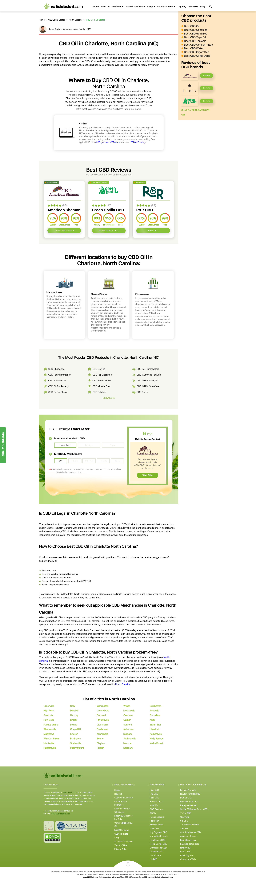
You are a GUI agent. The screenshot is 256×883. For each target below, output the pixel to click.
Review (206, 76)
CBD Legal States (56, 20)
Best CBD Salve (121, 830)
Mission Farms (156, 824)
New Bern (49, 720)
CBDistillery (155, 855)
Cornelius (155, 715)
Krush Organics (187, 855)
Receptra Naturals (188, 805)
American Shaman (64, 230)
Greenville (49, 706)
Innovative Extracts (159, 836)
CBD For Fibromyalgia (148, 369)
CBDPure (184, 817)
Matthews (49, 734)
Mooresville (129, 710)
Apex (152, 720)
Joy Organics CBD (158, 832)
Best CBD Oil (191, 26)
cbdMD (153, 859)
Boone (100, 738)
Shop (116, 838)
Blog (202, 6)
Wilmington (102, 706)
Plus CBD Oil (186, 798)
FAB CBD (154, 794)
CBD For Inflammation (59, 374)
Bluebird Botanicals (189, 844)
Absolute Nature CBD (190, 832)
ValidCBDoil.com (70, 793)
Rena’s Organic (157, 817)
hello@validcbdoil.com (60, 814)
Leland (73, 724)
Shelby (73, 720)
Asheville (154, 710)
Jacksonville (129, 738)
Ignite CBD (185, 848)
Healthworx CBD (157, 840)
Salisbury (128, 747)
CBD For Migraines (102, 374)
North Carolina (76, 20)
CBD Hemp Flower (101, 380)
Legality (182, 6)
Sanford (127, 724)
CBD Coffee (98, 369)
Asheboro (128, 729)
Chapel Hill (75, 729)
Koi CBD (154, 805)
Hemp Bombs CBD (158, 844)
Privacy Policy (120, 849)
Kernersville (156, 734)
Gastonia (48, 715)
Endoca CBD (156, 801)
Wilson (126, 706)
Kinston (74, 734)
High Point (49, 710)
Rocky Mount (77, 747)
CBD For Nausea (57, 380)
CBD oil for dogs (138, 142)
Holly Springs (156, 738)
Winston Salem (51, 738)
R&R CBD (153, 230)
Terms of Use (120, 845)
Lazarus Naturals (188, 790)
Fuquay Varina (51, 724)
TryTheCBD (185, 813)
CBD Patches (99, 392)
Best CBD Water (193, 48)
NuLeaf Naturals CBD (190, 794)
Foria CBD (154, 798)
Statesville (75, 743)
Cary (72, 706)
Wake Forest (156, 743)
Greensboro (103, 710)
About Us (193, 6)
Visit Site (147, 475)
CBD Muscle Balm (101, 386)
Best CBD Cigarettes (196, 52)
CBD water (115, 142)
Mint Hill (74, 710)
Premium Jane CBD (189, 801)
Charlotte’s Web (188, 859)
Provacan (154, 821)
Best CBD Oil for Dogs (197, 55)
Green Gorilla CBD (108, 230)
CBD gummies (102, 142)
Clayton (101, 743)
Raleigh (100, 747)
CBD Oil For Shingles (147, 380)
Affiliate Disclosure (123, 841)
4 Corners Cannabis (189, 824)
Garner (127, 720)
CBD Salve (142, 392)
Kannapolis (102, 734)
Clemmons (102, 724)
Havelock (155, 729)
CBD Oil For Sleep (57, 392)
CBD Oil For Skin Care (148, 386)
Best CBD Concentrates (198, 44)
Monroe (127, 743)
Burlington (75, 738)
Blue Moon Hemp (188, 840)
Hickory (74, 715)
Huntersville (50, 747)
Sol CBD (184, 821)
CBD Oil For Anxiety (58, 386)
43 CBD (184, 828)
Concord (101, 715)
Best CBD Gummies (195, 33)
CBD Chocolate (56, 369)
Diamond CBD (156, 851)
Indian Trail (155, 724)
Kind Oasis (185, 851)
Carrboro (128, 715)
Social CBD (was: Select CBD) (194, 809)
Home (96, 6)
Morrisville (49, 743)
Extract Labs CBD (158, 848)
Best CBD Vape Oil (195, 37)
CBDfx (153, 813)
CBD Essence (156, 809)
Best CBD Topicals (195, 41)
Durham (127, 734)
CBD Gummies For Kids (149, 374)
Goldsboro (102, 729)
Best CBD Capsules (195, 29)
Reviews (118, 794)
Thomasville (50, 729)
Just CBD (154, 828)
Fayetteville (103, 720)
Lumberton (155, 706)
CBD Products (121, 834)
